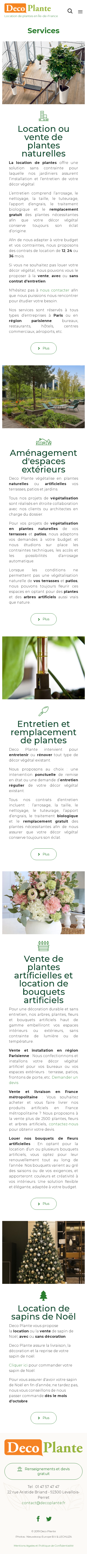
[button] (44, 348)
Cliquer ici (18, 1365)
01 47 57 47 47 (47, 1487)
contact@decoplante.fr (43, 1503)
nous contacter (54, 290)
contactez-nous (63, 1124)
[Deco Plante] (31, 8)
